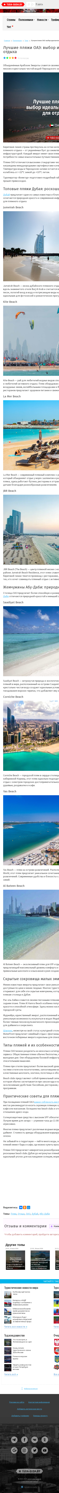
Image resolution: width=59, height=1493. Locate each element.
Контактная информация (39, 1402)
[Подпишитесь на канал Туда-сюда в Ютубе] (45, 1455)
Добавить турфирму (20, 1415)
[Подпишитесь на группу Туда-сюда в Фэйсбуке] (24, 1444)
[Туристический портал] (13, 4)
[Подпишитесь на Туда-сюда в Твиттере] (35, 1455)
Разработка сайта (30, 1487)
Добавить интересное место (29, 1409)
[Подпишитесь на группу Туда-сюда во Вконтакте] (35, 1444)
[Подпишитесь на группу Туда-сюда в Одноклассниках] (45, 1444)
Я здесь (39, 4)
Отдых (21, 1213)
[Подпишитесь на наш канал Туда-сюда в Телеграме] (14, 1444)
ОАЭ (28, 1213)
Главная (7, 40)
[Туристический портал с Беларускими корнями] (29, 1471)
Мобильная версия (31, 1389)
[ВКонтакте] (21, 1207)
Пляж (14, 1213)
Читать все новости (14, 1327)
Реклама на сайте (16, 1402)
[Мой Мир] (28, 1207)
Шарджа (7, 1030)
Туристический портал (29, 1481)
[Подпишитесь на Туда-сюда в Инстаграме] (24, 1455)
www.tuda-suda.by (34, 1479)
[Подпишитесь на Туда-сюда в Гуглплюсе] (14, 1455)
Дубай (6, 194)
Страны (11, 19)
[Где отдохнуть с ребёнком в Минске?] (29, 12)
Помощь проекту (40, 1415)
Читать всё (10, 1375)
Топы (26, 40)
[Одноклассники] (24, 1207)
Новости (42, 19)
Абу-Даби (45, 1213)
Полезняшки (26, 19)
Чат (9, 26)
